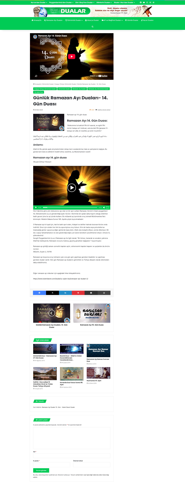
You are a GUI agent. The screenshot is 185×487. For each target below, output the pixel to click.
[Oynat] (36, 207)
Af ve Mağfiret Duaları (112, 20)
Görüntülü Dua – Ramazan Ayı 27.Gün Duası (45, 357)
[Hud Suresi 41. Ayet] (98, 373)
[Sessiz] (104, 207)
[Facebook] (39, 293)
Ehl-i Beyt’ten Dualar (84, 2)
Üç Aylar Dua (38, 92)
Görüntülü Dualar (74, 20)
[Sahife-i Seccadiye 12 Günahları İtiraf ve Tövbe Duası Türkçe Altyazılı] (45, 373)
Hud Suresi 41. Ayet (94, 381)
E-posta (36, 461)
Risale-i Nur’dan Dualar (123, 2)
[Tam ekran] (107, 207)
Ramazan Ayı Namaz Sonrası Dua (98, 360)
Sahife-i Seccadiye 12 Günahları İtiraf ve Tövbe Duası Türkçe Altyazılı (43, 384)
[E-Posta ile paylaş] (91, 293)
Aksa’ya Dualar (93, 20)
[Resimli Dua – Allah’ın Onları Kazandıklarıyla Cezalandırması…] (72, 349)
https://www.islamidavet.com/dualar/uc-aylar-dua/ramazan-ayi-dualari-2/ (60, 279)
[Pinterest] (78, 293)
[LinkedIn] (65, 293)
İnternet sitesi (78, 461)
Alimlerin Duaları (103, 2)
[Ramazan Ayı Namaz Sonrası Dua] (98, 350)
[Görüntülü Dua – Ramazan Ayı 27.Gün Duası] (45, 349)
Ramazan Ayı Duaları (54, 20)
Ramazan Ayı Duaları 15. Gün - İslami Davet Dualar (58, 407)
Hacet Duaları (148, 20)
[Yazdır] (104, 293)
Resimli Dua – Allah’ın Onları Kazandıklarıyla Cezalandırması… (71, 358)
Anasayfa (37, 20)
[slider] (70, 207)
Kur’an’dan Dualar (38, 2)
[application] (71, 188)
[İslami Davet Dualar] (92, 11)
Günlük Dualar (132, 20)
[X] (52, 293)
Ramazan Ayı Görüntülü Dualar (99, 89)
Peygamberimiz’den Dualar (60, 2)
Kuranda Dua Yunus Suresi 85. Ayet (71, 383)
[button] (71, 187)
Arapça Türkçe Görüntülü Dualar (65, 84)
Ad (34, 452)
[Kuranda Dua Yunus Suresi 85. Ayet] (72, 373)
